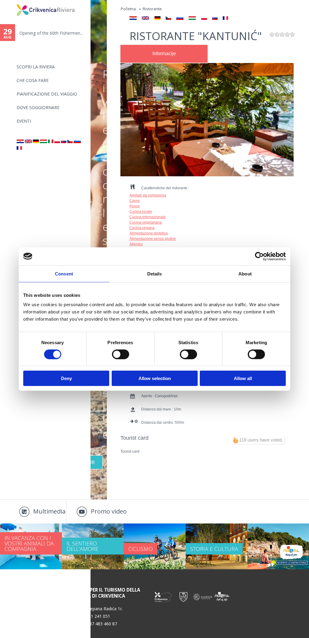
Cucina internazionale (147, 217)
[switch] (120, 354)
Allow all (243, 378)
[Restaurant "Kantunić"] (28, 141)
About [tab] (245, 273)
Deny (66, 378)
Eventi (24, 121)
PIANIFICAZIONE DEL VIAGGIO (47, 94)
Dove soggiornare (38, 107)
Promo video (109, 511)
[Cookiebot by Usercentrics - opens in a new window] (259, 256)
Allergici (136, 244)
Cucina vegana (141, 228)
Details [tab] (154, 273)
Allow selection (155, 378)
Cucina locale (140, 211)
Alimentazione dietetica (148, 233)
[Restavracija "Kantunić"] (77, 141)
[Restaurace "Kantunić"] (70, 141)
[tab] (164, 54)
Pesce (134, 206)
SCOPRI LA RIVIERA (36, 67)
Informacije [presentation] (164, 53)
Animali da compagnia (147, 195)
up (235, 440)
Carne (134, 201)
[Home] (12, 2)
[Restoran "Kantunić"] (20, 141)
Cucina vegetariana (145, 222)
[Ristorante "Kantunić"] (50, 141)
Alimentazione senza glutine (152, 239)
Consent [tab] (64, 273)
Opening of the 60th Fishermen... (51, 33)
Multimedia (49, 511)
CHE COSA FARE (33, 80)
